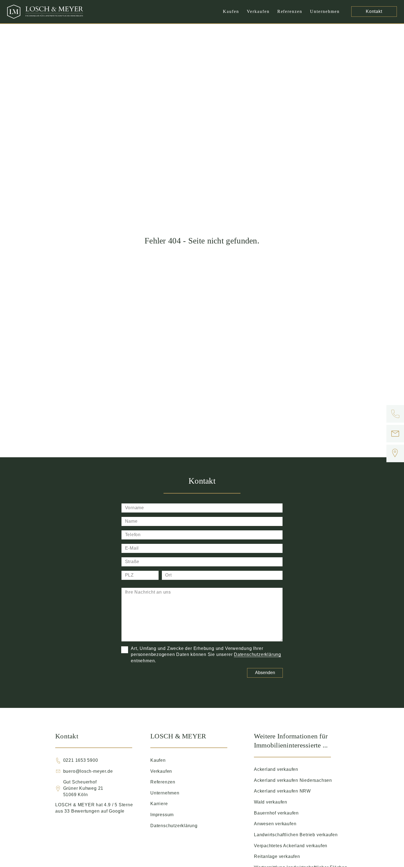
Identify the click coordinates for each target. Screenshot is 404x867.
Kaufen (231, 11)
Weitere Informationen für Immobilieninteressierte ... (291, 740)
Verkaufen (258, 11)
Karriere (159, 803)
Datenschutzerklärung (257, 654)
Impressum (162, 814)
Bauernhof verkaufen (276, 813)
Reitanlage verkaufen (277, 856)
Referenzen (290, 11)
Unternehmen (325, 11)
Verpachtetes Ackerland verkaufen (290, 845)
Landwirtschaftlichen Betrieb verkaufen (296, 834)
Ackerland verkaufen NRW (282, 791)
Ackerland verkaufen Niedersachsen (293, 780)
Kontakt (374, 11)
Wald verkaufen (270, 802)
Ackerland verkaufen (276, 769)
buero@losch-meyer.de (88, 771)
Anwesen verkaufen (275, 823)
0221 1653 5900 (80, 760)
